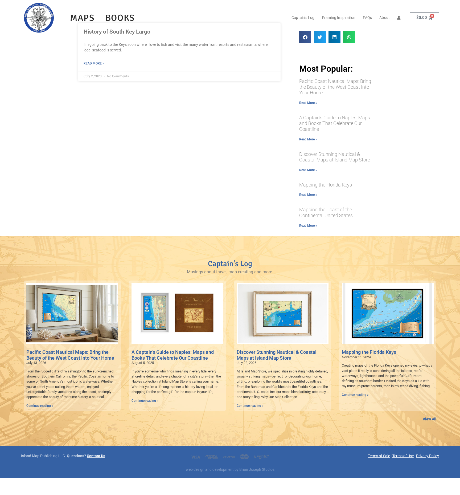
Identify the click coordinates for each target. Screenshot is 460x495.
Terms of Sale (379, 456)
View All (429, 419)
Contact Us (96, 456)
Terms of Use (403, 456)
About (384, 17)
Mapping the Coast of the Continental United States (326, 212)
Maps (82, 17)
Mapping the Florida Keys (325, 185)
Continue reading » (39, 406)
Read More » (94, 63)
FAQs (367, 17)
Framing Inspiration (339, 17)
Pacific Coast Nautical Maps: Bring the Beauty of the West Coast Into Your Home (335, 86)
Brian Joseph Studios (256, 469)
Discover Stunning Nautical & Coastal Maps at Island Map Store (334, 157)
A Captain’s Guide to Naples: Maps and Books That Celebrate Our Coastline (334, 123)
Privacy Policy (427, 456)
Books (120, 17)
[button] (305, 37)
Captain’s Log (303, 17)
